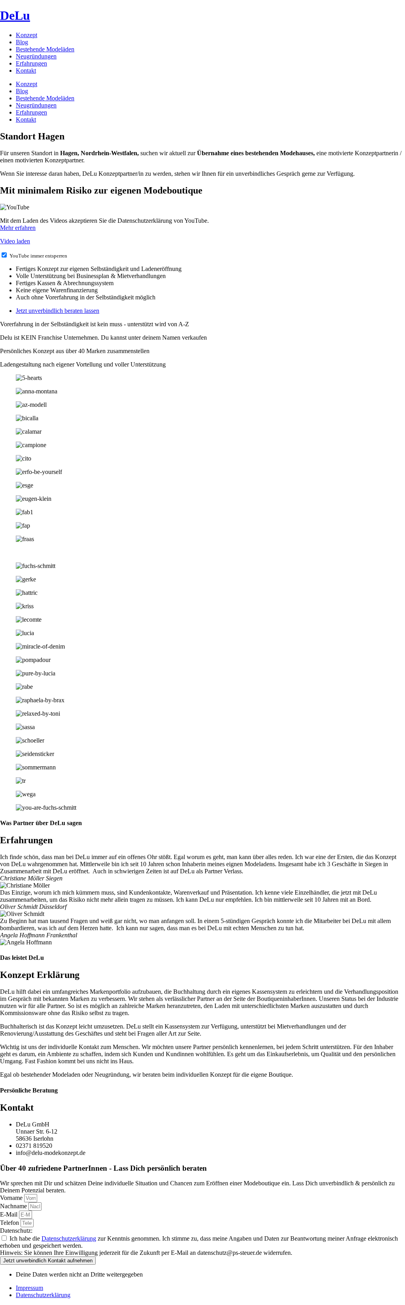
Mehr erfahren (18, 227)
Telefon (10, 1222)
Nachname (14, 1206)
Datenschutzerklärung (69, 1238)
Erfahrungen (31, 63)
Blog (22, 42)
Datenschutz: (16, 1230)
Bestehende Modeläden (45, 49)
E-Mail (9, 1214)
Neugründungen (36, 56)
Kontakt (26, 70)
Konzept (26, 35)
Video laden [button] (15, 241)
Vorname (12, 1197)
